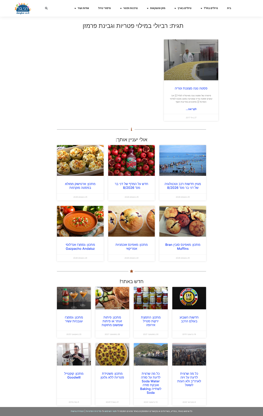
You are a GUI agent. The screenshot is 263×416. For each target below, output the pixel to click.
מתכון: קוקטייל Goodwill (73, 375)
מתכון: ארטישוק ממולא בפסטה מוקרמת (80, 186)
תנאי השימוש (111, 411)
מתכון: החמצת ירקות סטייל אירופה (151, 321)
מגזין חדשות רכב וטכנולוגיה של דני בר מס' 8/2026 (183, 186)
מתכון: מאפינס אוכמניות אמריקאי (132, 246)
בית (229, 8)
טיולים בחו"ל (211, 8)
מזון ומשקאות (157, 8)
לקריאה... (191, 109)
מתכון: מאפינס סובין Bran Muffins (182, 246)
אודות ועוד (83, 8)
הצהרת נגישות (77, 411)
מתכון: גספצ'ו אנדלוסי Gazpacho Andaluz (80, 246)
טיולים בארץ (184, 8)
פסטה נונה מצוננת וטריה (191, 88)
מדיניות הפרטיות (93, 411)
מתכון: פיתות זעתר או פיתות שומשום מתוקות (112, 321)
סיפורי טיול (104, 8)
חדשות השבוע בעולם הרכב (189, 319)
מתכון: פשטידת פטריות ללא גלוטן (112, 375)
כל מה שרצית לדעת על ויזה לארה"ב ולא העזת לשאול (189, 379)
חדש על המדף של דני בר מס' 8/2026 (131, 186)
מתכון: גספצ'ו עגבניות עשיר (74, 319)
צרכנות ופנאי (130, 8)
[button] (46, 8)
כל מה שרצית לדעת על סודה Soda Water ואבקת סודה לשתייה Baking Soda (150, 383)
